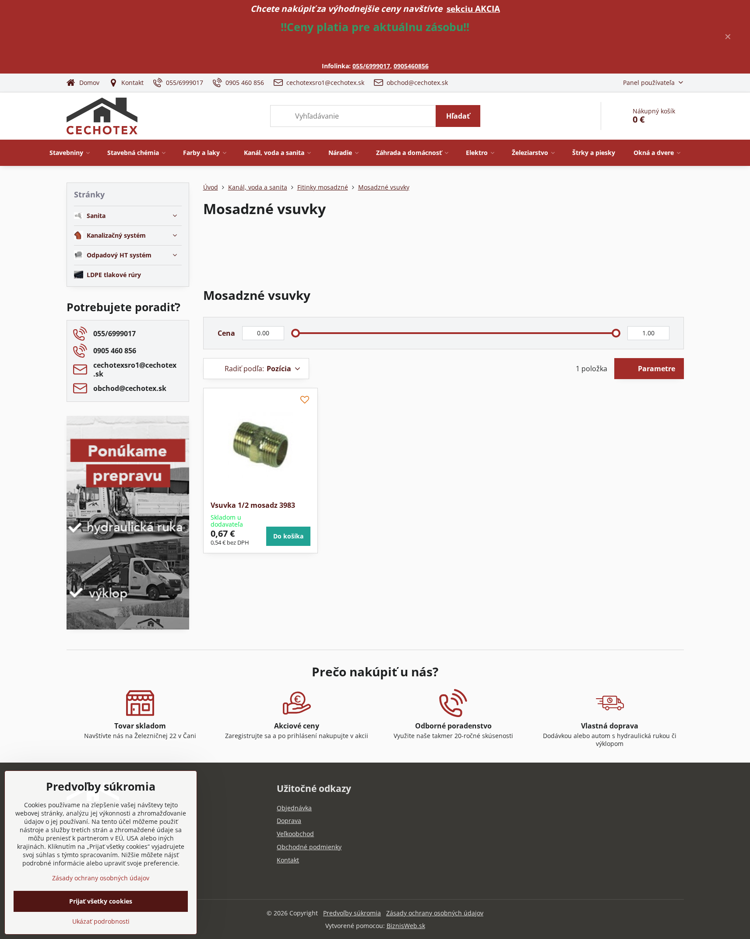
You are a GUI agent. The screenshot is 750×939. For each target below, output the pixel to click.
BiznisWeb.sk (406, 925)
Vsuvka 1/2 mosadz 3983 (253, 505)
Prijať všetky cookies (100, 901)
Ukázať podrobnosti (101, 921)
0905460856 (411, 66)
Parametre (655, 368)
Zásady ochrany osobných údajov (434, 913)
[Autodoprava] (128, 566)
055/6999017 (371, 66)
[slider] (295, 333)
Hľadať (458, 116)
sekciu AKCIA (473, 8)
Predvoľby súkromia (352, 913)
